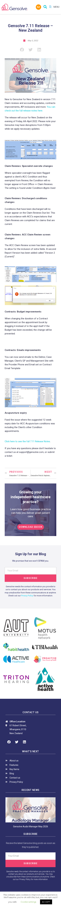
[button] (30, 527)
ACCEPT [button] (46, 902)
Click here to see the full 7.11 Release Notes (27, 441)
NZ (38, 7)
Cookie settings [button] (28, 902)
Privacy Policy (27, 595)
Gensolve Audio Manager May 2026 (30, 826)
